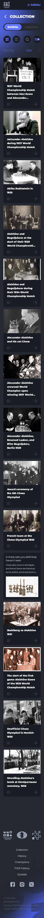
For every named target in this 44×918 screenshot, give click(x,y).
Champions (22, 862)
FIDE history (22, 868)
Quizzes (22, 874)
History (22, 855)
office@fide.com (11, 902)
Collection (22, 849)
